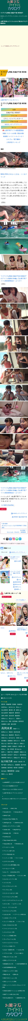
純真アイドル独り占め (9, 994)
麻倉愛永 (17, 715)
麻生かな (23, 757)
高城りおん (19, 738)
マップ (17, 694)
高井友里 (11, 715)
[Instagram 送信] (13, 539)
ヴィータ (18, 858)
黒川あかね (18, 749)
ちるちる (5, 914)
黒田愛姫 (4, 740)
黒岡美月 (17, 713)
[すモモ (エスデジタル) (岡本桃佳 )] (8, 625)
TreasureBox (6, 843)
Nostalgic (5, 833)
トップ (3, 46)
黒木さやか (4, 721)
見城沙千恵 (24, 517)
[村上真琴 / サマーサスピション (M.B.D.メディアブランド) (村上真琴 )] (5, 569)
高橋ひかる (23, 752)
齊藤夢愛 (8, 704)
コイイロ (5, 882)
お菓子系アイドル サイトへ (10, 100)
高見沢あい (4, 707)
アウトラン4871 (7, 850)
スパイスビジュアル (8, 896)
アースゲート (7, 847)
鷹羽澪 (3, 704)
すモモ (2, 628)
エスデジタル (7, 861)
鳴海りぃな (4, 774)
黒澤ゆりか (4, 732)
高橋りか (16, 743)
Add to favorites (8, 505)
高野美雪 (21, 721)
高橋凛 (9, 746)
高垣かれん (4, 738)
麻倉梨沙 (11, 735)
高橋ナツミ (16, 728)
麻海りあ (18, 710)
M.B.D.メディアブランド (13, 124)
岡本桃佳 (13, 631)
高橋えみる (4, 735)
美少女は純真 (7, 997)
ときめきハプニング (8, 918)
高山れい (18, 735)
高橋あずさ (17, 757)
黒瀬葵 (14, 704)
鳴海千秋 (10, 752)
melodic (5, 829)
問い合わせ (10, 694)
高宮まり (16, 755)
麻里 (8, 724)
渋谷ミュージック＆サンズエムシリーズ (14, 985)
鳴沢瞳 (15, 767)
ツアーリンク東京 (19, 914)
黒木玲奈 (23, 765)
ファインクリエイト (8, 928)
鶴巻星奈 (11, 771)
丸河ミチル (13, 676)
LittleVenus (17, 822)
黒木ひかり (17, 740)
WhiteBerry (18, 843)
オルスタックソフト (8, 879)
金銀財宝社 (20, 997)
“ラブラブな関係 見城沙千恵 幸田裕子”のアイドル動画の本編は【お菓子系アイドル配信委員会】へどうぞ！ (14, 278)
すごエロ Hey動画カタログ (10, 785)
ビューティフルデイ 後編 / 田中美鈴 (15, 573)
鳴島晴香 (4, 757)
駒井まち (10, 757)
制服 (4, 133)
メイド (11, 136)
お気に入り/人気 (6, 698)
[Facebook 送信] (10, 539)
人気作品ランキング (13, 142)
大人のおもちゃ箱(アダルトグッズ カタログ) (14, 798)
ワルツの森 (18, 953)
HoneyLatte (17, 812)
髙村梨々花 (21, 746)
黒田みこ (4, 749)
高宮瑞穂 (14, 721)
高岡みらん (4, 718)
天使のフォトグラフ (8, 971)
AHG (4, 808)
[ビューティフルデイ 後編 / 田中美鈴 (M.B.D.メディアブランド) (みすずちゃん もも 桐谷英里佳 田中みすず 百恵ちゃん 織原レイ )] (5, 583)
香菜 (10, 721)
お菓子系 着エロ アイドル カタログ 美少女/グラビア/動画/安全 (14, 22)
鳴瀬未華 (11, 713)
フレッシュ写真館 (8, 935)
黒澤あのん (10, 765)
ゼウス (5, 903)
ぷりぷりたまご (7, 932)
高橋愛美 (17, 765)
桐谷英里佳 (18, 582)
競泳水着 (20, 133)
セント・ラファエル (8, 907)
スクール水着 (11, 133)
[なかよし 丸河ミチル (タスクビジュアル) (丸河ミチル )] (8, 670)
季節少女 (5, 974)
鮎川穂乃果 (7, 761)
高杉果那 (4, 755)
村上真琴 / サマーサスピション (15, 557)
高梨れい (18, 718)
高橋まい (22, 743)
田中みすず (18, 584)
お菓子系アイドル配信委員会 (14, 130)
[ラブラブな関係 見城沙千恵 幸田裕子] (14, 88)
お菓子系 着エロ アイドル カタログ (13, 793)
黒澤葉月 (21, 767)
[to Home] (14, 10)
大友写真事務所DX (8, 967)
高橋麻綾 (10, 740)
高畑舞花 (4, 724)
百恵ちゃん (18, 587)
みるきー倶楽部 (7, 949)
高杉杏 (15, 761)
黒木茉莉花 (23, 755)
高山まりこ (12, 718)
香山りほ (4, 743)
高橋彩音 (19, 704)
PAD (15, 833)
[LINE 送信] (17, 539)
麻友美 (11, 774)
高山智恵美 (4, 710)
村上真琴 (18, 561)
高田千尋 (10, 743)
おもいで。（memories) (9, 872)
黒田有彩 (10, 767)
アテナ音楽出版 (7, 854)
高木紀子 (10, 755)
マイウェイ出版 (7, 946)
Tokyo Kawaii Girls (8, 840)
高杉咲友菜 (17, 732)
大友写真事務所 (21, 963)
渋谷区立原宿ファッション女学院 (12, 990)
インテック (6, 858)
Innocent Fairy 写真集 (9, 819)
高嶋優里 (16, 752)
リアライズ (6, 953)
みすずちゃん (17, 577)
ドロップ (20, 921)
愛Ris (14, 974)
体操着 (5, 136)
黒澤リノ (4, 752)
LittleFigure (6, 822)
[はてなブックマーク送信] (20, 539)
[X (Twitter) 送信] (7, 539)
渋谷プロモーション (8, 978)
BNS (12, 808)
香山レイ (18, 707)
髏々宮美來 (10, 749)
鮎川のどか (12, 707)
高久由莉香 (4, 713)
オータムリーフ (7, 868)
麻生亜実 (13, 724)
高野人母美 (4, 715)
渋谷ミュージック (8, 981)
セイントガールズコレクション (11, 900)
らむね (19, 949)
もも (20, 579)
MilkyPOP (16, 829)
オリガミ (20, 875)
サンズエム (6, 889)
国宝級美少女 (7, 963)
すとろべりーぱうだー (9, 893)
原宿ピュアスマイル (8, 960)
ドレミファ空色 (7, 921)
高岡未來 (6, 728)
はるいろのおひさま (8, 925)
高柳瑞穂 (4, 767)
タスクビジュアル (8, 910)
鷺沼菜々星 (12, 710)
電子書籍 (17, 139)
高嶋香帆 (4, 746)
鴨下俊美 (4, 765)
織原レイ (18, 589)
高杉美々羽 (21, 761)
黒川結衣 (4, 771)
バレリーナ (19, 136)
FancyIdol (6, 812)
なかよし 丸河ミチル (7, 673)
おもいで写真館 (7, 875)
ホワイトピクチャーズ (9, 942)
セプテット (16, 903)
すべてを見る (21, 600)
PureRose (6, 836)
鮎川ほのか (12, 738)
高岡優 (17, 771)
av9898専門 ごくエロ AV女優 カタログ (14, 782)
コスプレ (9, 139)
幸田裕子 (16, 517)
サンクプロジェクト (8, 886)
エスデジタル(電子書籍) (9, 865)
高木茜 (23, 740)
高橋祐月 (14, 746)
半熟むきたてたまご (8, 956)
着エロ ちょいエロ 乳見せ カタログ (13, 789)
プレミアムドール (8, 939)
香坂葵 (11, 732)
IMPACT (5, 815)
